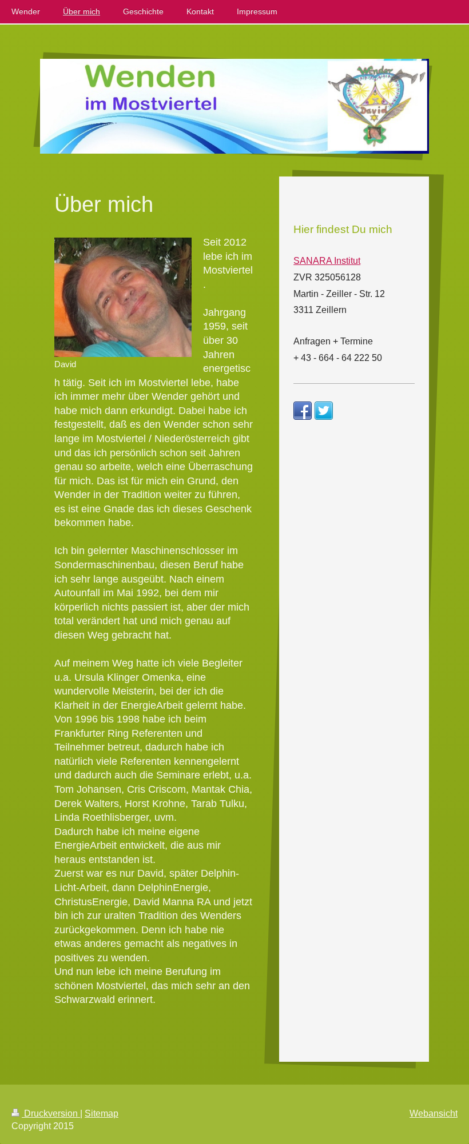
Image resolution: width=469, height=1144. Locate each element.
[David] (123, 297)
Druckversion (51, 1113)
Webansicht (434, 1113)
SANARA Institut (326, 261)
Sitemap (101, 1113)
